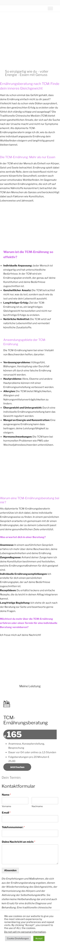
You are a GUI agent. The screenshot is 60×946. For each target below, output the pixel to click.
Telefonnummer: (13, 827)
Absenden (10, 870)
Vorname (6, 806)
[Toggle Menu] (50, 8)
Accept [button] (38, 938)
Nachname (37, 806)
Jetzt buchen (17, 767)
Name (6, 794)
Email (6, 812)
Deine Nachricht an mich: (18, 841)
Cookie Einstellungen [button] (18, 938)
